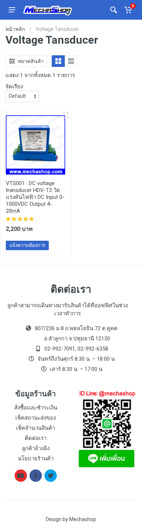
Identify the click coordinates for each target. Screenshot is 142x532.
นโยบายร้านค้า (36, 458)
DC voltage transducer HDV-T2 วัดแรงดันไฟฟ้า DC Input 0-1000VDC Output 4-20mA (35, 197)
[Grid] (58, 61)
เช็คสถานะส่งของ (35, 418)
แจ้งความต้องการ (27, 245)
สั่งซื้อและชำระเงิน (35, 407)
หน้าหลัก (15, 29)
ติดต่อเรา (36, 438)
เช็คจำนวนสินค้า (35, 428)
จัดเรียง (14, 86)
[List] (71, 61)
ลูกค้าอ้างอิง (36, 448)
